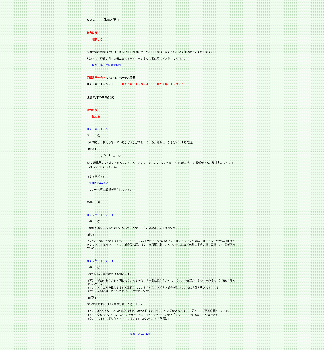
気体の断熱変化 (98, 183)
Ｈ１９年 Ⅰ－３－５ (100, 260)
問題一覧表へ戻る (140, 334)
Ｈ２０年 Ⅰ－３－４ (100, 214)
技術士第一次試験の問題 (107, 65)
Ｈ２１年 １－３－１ (100, 129)
